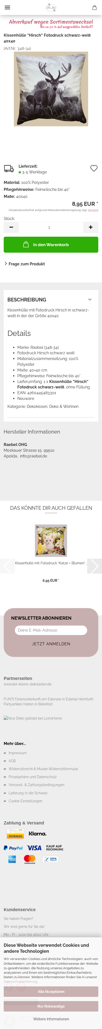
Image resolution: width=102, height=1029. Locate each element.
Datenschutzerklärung (20, 981)
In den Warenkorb (51, 244)
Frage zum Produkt (27, 264)
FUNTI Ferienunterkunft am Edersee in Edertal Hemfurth (48, 699)
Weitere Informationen (51, 1019)
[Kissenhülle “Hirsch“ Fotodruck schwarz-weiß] (51, 88)
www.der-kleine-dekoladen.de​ (27, 684)
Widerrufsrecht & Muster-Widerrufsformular (43, 769)
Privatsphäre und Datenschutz (33, 777)
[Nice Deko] (51, 7)
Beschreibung (26, 300)
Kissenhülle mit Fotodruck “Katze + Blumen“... (51, 563)
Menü (7, 7)
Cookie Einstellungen (25, 801)
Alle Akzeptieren (51, 992)
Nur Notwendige (51, 1006)
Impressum (18, 753)
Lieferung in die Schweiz (28, 793)
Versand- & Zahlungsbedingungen (36, 785)
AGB (12, 761)
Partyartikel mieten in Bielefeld (28, 704)
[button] (11, 227)
